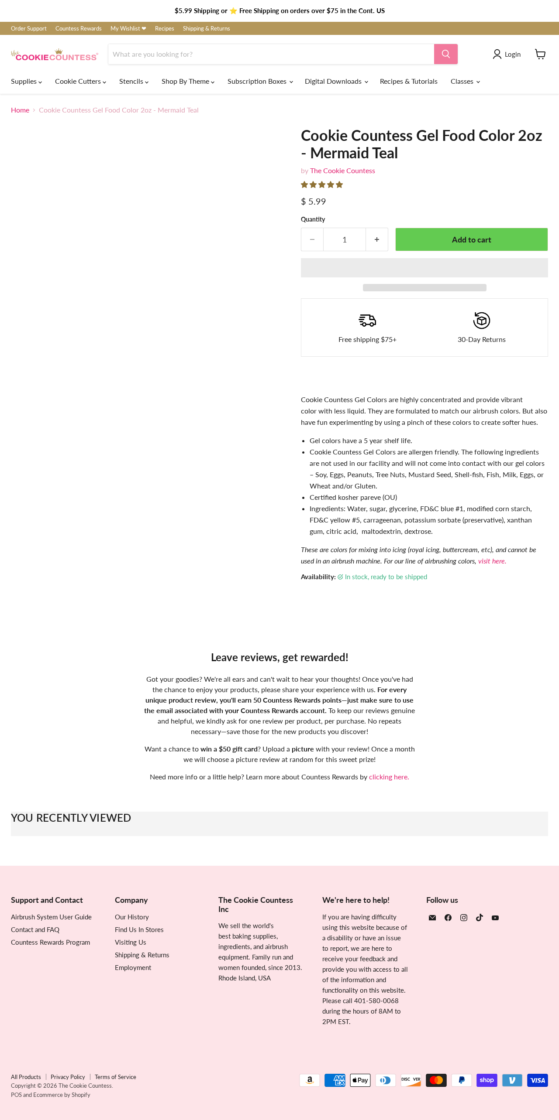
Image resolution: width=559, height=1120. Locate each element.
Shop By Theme (186, 81)
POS (16, 1094)
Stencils (132, 81)
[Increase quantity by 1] (377, 240)
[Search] (446, 54)
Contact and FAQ (35, 929)
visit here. (492, 561)
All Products (26, 1076)
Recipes (164, 28)
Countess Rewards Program (50, 942)
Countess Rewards (78, 28)
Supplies (24, 81)
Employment (133, 967)
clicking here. (389, 776)
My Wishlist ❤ (128, 28)
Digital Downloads (334, 81)
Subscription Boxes (258, 81)
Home (20, 110)
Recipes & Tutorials (409, 81)
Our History (132, 917)
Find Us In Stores (139, 929)
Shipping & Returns (206, 28)
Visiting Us (130, 942)
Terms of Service (115, 1076)
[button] (323, 184)
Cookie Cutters (79, 81)
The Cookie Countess (342, 170)
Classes (463, 81)
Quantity (313, 219)
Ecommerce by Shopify (61, 1094)
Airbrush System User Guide (51, 917)
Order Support (29, 28)
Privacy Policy (68, 1076)
